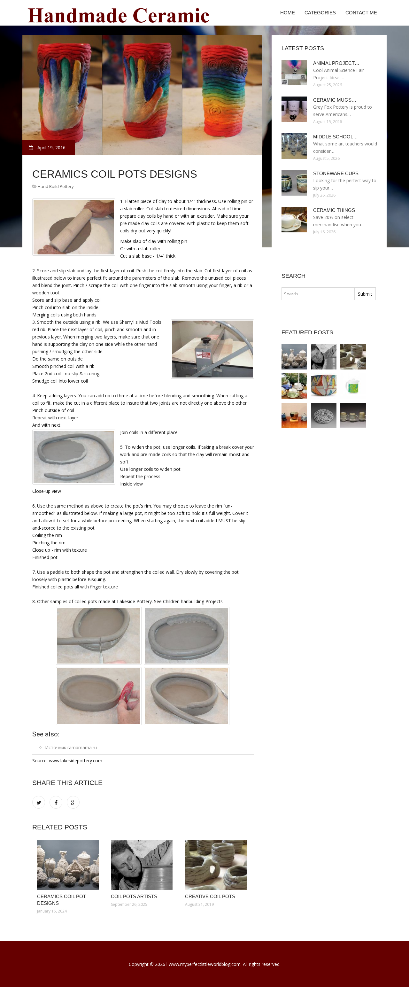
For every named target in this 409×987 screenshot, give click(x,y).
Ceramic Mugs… (334, 100)
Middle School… (335, 136)
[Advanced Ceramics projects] (353, 415)
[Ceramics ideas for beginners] (323, 386)
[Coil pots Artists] (143, 865)
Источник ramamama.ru (71, 747)
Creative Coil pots (210, 896)
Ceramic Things (334, 210)
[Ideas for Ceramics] (294, 386)
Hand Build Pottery (56, 186)
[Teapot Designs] (353, 386)
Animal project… (336, 63)
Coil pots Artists (134, 896)
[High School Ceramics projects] (294, 415)
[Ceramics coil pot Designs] (69, 865)
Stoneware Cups (336, 173)
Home (287, 12)
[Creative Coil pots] (217, 865)
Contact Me (361, 12)
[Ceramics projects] (323, 415)
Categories (320, 12)
